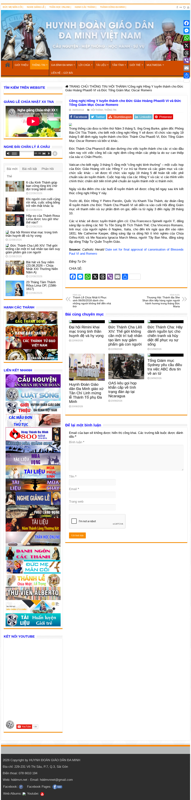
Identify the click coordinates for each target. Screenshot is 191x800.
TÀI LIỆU (101, 65)
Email (74, 489)
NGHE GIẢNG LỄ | (36, 7)
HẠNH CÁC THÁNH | (85, 7)
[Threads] (186, 53)
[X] (186, 45)
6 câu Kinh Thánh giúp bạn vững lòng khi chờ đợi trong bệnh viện (41, 186)
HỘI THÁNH (117, 86)
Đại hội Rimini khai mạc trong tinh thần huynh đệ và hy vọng (86, 331)
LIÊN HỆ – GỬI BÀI (62, 73)
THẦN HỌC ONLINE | (60, 7)
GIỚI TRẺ (135, 65)
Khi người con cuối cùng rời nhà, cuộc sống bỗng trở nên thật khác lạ (43, 202)
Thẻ (9, 176)
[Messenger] (186, 30)
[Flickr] (180, 7)
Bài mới (12, 169)
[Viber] (186, 60)
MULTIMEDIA (154, 65)
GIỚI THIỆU (21, 65)
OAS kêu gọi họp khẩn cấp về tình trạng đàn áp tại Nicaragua (122, 389)
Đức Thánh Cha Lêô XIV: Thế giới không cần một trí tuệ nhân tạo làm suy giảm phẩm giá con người (125, 335)
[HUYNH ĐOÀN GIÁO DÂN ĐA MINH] (95, 35)
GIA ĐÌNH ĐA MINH (62, 65)
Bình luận (76, 442)
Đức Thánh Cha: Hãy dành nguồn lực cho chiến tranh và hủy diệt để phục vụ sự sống (165, 335)
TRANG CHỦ (7, 65)
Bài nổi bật (29, 169)
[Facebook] (177, 7)
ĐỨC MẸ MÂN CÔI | (13, 7)
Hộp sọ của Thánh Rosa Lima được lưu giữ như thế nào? (43, 219)
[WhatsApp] (186, 38)
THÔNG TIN (38, 65)
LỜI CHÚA (84, 65)
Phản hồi (48, 169)
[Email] (186, 68)
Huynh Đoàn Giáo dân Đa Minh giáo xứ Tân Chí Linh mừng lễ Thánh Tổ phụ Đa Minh (86, 393)
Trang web (76, 501)
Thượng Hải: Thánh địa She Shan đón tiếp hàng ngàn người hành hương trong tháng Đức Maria (161, 301)
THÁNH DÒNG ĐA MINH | (113, 7)
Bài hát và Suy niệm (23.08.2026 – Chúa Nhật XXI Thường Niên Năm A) (42, 267)
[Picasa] (184, 7)
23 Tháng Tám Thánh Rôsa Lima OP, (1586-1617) (41, 285)
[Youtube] (188, 7)
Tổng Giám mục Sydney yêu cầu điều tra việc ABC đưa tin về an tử (165, 366)
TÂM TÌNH (118, 65)
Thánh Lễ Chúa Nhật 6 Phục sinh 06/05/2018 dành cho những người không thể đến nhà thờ (92, 301)
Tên (72, 476)
